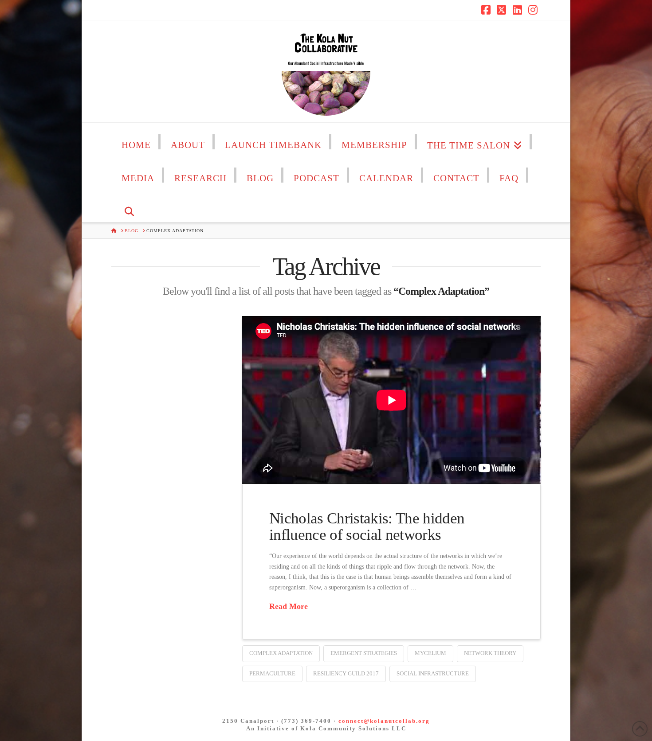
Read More (288, 606)
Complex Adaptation (281, 653)
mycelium (430, 653)
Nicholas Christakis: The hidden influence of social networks (366, 526)
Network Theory (490, 653)
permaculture (272, 673)
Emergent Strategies (363, 653)
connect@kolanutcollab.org (384, 721)
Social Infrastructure (433, 673)
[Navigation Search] (129, 205)
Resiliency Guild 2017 (346, 673)
